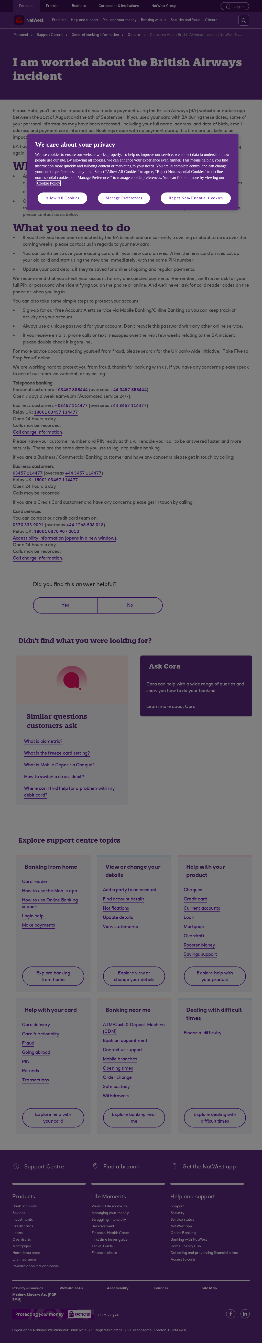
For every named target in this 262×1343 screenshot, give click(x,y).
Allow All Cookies (63, 198)
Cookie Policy (48, 183)
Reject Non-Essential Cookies (196, 198)
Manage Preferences (124, 198)
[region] (132, 172)
